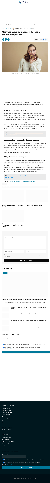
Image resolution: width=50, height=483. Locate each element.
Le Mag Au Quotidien (6, 418)
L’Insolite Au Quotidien (7, 412)
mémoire (5, 183)
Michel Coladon (19, 28)
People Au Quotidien (6, 414)
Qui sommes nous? (6, 437)
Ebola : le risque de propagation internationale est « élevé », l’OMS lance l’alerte (12, 225)
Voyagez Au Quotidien (7, 429)
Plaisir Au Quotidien (6, 422)
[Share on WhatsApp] (8, 39)
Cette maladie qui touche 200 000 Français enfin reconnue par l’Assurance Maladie (12, 205)
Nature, (11, 181)
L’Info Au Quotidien (6, 408)
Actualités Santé (6, 28)
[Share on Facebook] (3, 39)
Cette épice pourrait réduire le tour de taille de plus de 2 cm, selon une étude (28, 327)
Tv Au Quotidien (5, 416)
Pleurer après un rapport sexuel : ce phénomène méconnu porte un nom (24, 299)
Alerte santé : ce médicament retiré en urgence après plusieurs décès (36, 204)
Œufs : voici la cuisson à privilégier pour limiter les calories (24, 313)
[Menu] (4, 2)
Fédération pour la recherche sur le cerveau (24, 181)
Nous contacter (5, 439)
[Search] (46, 2)
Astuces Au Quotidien (7, 410)
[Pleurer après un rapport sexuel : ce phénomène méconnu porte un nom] (25, 284)
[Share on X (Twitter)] (6, 39)
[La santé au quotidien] (25, 2)
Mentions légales (6, 443)
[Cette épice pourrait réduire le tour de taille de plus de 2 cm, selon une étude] (5, 328)
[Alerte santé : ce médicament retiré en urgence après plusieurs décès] (37, 196)
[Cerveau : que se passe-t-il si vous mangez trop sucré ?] (25, 57)
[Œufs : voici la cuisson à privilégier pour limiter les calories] (5, 315)
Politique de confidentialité (8, 441)
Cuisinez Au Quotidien (7, 427)
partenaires (9, 348)
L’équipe (4, 445)
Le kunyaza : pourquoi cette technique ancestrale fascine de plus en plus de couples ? (28, 308)
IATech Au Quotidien (6, 425)
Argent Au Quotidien (6, 420)
